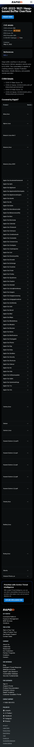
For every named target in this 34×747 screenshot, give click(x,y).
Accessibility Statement (9, 740)
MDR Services (7, 621)
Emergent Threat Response (12, 667)
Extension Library (9, 690)
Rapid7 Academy (8, 692)
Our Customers (8, 651)
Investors (6, 655)
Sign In (5, 684)
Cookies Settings (7, 743)
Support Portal (8, 686)
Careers (5, 657)
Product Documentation (11, 688)
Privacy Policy (6, 730)
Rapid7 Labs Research (10, 671)
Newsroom (6, 649)
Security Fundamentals (10, 676)
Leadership (6, 646)
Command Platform (9, 617)
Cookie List (6, 738)
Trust (4, 735)
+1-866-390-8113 (8, 702)
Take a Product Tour (10, 632)
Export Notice (6, 733)
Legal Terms (6, 728)
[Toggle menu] (31, 2)
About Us (6, 644)
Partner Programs (9, 653)
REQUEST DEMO (7, 17)
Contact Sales (7, 636)
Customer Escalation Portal (12, 694)
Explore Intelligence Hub (13, 600)
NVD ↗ (6, 55)
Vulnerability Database (10, 674)
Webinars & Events (9, 669)
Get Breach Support (9, 634)
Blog (4, 665)
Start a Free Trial (8, 630)
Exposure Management (10, 619)
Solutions (6, 623)
